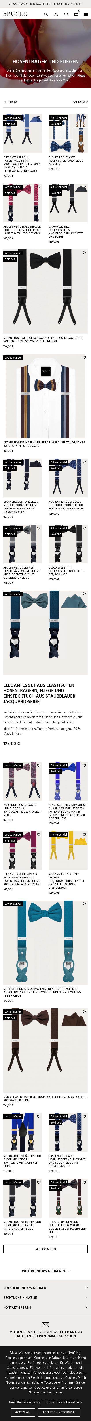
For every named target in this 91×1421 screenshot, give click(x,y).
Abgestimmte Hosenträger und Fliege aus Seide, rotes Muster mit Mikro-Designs (22, 230)
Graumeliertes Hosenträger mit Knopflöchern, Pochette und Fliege (66, 232)
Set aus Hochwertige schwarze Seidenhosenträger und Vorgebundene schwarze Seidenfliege (42, 340)
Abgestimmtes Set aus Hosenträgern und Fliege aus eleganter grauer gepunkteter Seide (21, 573)
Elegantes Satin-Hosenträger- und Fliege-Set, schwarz (67, 571)
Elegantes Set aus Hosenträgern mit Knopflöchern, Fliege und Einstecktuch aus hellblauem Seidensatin (21, 164)
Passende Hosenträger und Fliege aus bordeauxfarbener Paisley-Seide (22, 810)
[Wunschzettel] (66, 14)
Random (79, 102)
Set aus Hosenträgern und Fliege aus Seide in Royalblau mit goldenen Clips (22, 1161)
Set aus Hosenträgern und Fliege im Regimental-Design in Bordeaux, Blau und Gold (44, 444)
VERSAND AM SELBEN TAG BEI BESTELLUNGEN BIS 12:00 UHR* (45, 4)
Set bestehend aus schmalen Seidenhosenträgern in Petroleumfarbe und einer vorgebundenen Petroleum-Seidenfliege (42, 992)
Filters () (10, 102)
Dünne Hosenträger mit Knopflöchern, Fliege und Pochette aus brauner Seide (45, 1099)
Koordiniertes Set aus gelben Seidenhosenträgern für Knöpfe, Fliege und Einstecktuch (66, 881)
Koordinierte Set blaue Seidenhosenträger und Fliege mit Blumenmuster (66, 505)
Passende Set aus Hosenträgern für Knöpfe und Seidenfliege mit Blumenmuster (67, 1161)
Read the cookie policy (24, 1402)
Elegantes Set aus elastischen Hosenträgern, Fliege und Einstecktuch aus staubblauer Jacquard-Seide (39, 693)
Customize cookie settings (64, 1402)
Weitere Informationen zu (44, 1271)
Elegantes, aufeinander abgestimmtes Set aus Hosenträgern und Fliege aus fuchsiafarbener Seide (21, 879)
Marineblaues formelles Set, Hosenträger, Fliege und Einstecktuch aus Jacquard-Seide (20, 507)
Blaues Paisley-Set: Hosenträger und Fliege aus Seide (66, 160)
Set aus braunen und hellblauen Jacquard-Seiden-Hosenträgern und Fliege (67, 1227)
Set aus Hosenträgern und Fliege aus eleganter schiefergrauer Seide (22, 1225)
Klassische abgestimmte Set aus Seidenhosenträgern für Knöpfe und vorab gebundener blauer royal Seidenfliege (68, 812)
